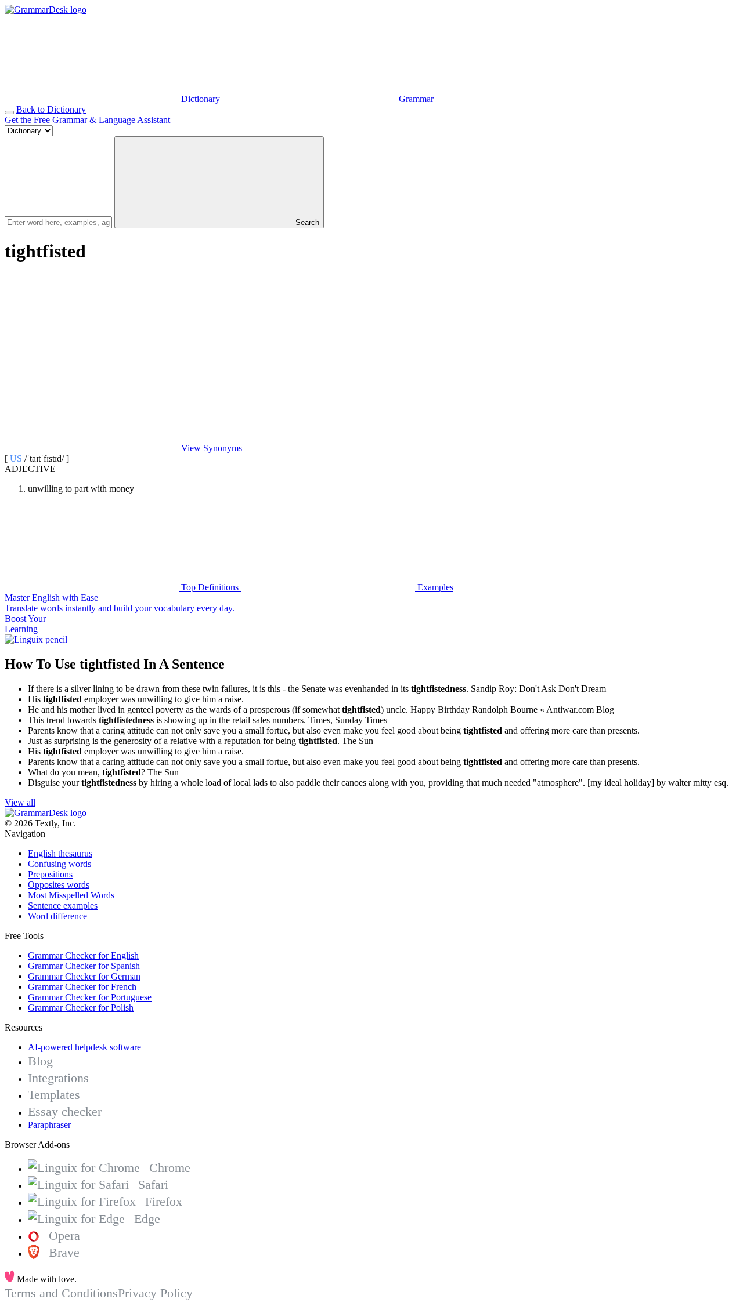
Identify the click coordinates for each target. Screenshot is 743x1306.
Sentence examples (63, 905)
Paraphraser (49, 1125)
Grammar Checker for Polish (81, 1008)
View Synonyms (210, 448)
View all (20, 802)
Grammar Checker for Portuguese (90, 997)
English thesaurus (60, 853)
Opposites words (58, 885)
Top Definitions (210, 587)
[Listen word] (92, 359)
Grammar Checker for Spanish (84, 966)
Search (306, 222)
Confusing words (59, 864)
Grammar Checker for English (83, 955)
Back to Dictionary (51, 109)
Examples (434, 587)
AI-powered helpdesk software (84, 1047)
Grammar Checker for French (82, 987)
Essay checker (65, 1111)
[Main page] (45, 9)
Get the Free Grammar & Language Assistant (87, 120)
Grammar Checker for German (84, 976)
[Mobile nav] (9, 112)
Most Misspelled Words (71, 895)
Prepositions (50, 874)
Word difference (57, 916)
